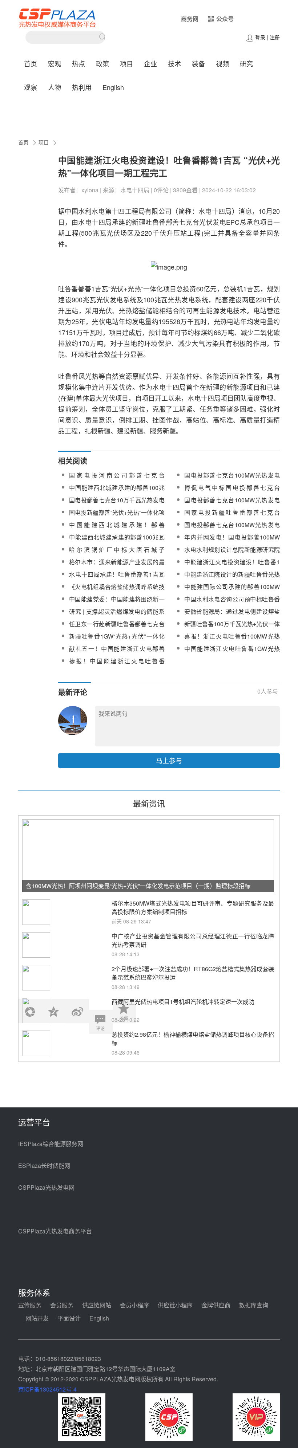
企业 (150, 63)
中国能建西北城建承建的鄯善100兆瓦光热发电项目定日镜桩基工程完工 (117, 492)
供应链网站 (96, 1305)
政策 (102, 63)
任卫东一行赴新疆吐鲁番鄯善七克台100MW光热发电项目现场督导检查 (117, 628)
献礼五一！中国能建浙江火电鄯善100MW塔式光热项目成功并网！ (117, 653)
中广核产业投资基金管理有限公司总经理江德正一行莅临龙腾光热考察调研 (193, 940)
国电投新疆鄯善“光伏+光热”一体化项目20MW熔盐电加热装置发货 (117, 516)
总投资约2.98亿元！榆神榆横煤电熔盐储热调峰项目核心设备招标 (193, 1038)
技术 (174, 63)
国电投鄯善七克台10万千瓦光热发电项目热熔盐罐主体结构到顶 (117, 504)
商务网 (189, 19)
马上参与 (169, 760)
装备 (198, 63)
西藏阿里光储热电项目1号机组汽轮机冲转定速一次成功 (183, 1001)
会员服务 (61, 1305)
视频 (222, 63)
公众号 (225, 19)
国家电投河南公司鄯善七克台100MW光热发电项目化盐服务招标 (117, 479)
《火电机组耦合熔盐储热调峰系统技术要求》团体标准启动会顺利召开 (117, 591)
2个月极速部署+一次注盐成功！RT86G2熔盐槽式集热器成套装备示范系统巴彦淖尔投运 (193, 973)
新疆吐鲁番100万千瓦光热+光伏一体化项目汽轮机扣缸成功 (232, 628)
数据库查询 (253, 1305)
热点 (78, 63)
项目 (126, 63)
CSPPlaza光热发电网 (46, 1187)
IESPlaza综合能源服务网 (50, 1143)
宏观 (54, 63)
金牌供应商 (215, 1305)
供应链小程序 (175, 1305)
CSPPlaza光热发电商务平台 (55, 1231)
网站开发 (37, 1318)
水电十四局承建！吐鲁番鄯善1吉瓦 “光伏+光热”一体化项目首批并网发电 (117, 578)
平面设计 (69, 1318)
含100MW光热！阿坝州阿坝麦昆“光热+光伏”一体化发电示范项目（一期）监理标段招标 (138, 886)
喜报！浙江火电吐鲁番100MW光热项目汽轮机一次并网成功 (232, 640)
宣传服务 (29, 1305)
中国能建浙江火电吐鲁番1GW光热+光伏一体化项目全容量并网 (232, 653)
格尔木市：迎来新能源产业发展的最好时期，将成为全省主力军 (117, 566)
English (113, 87)
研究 (246, 63)
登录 (260, 37)
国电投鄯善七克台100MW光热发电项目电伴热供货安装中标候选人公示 (232, 479)
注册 (275, 37)
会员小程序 (134, 1305)
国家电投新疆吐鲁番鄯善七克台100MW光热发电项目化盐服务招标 (232, 516)
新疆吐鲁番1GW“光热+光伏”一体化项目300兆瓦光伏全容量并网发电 (117, 640)
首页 (30, 63)
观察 (30, 87)
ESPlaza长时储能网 (44, 1165)
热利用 (82, 87)
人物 (54, 87)
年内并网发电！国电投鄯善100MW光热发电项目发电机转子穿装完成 (232, 541)
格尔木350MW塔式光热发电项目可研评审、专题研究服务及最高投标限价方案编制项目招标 (193, 907)
